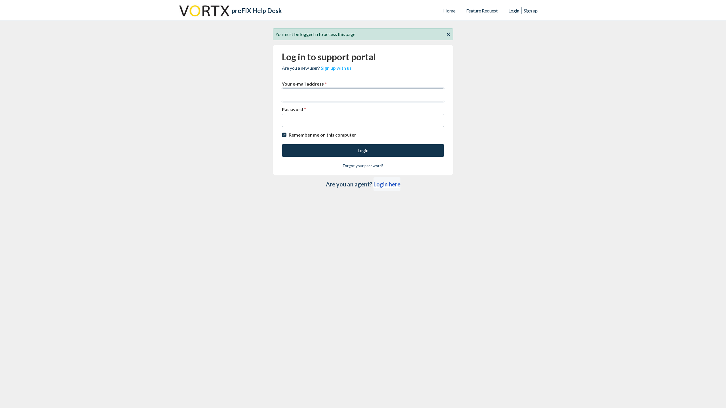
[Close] (448, 34)
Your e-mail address (304, 83)
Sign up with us (336, 68)
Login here (386, 184)
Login (513, 10)
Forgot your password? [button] (363, 165)
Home (449, 10)
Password (294, 109)
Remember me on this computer (322, 134)
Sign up (531, 10)
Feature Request (482, 10)
